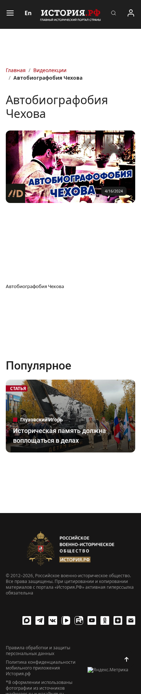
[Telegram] (39, 620)
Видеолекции (50, 70)
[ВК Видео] (65, 620)
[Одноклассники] (105, 620)
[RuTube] (78, 620)
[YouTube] (91, 620)
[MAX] (26, 620)
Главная (16, 70)
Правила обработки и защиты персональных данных (38, 651)
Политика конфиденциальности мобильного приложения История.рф (41, 668)
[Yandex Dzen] (118, 620)
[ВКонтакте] (52, 620)
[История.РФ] (70, 14)
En (28, 13)
